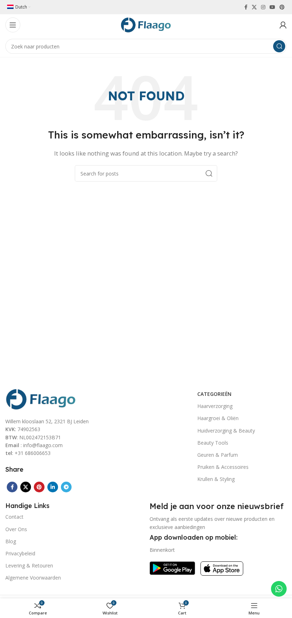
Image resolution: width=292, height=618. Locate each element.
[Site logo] (146, 24)
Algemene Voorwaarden (33, 577)
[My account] (283, 25)
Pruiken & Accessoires (223, 467)
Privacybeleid (20, 553)
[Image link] (41, 398)
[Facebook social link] (246, 7)
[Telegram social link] (66, 487)
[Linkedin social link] (52, 487)
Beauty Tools (212, 442)
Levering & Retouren (29, 565)
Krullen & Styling (216, 479)
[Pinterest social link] (282, 7)
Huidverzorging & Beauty (226, 430)
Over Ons (16, 529)
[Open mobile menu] (13, 25)
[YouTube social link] (272, 7)
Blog (10, 541)
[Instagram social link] (263, 7)
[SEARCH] (279, 46)
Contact (14, 516)
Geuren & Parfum (217, 454)
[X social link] (254, 7)
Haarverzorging (215, 406)
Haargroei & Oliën (218, 418)
